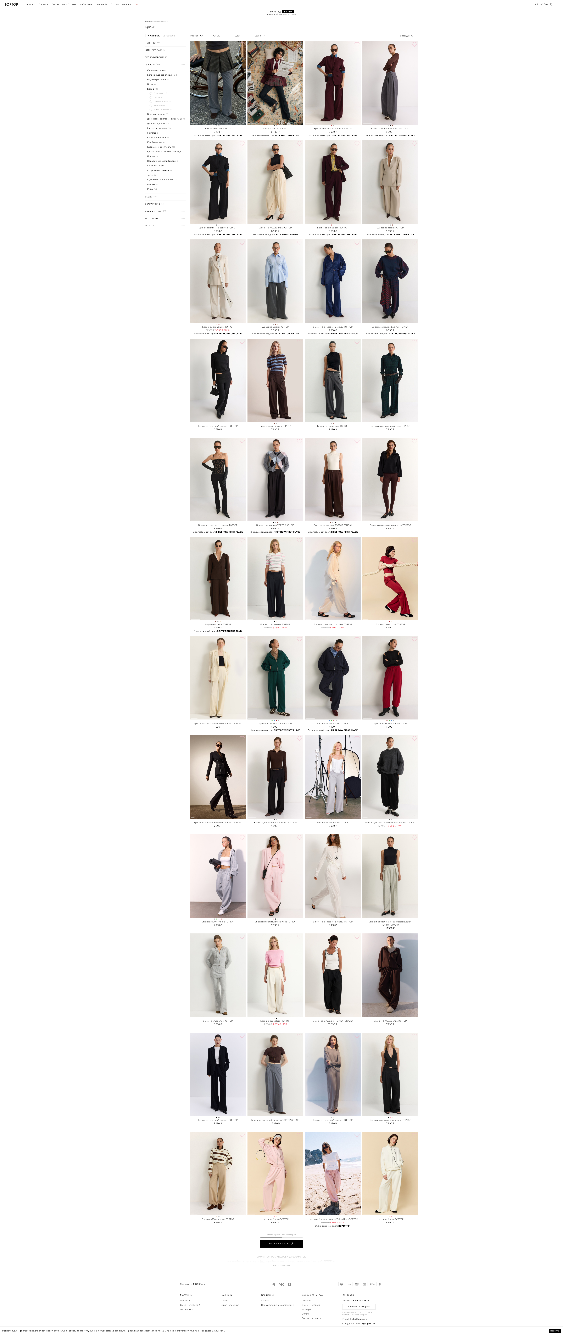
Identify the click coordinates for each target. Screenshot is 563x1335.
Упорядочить (406, 36)
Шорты (151, 184)
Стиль (216, 35)
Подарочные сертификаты (161, 161)
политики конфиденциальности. (207, 1330)
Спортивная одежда (158, 170)
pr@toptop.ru (368, 1323)
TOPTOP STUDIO (153, 211)
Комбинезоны (154, 142)
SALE (147, 225)
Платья (151, 156)
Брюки (151, 89)
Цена (258, 35)
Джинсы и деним (156, 123)
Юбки (150, 189)
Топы (150, 175)
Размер (194, 35)
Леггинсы (158, 97)
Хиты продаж (123, 4)
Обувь (55, 4)
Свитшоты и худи (156, 165)
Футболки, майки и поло (160, 179)
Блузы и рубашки (156, 79)
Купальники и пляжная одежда (164, 151)
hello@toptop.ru (358, 1319)
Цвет (237, 35)
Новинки (29, 4)
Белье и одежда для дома (161, 75)
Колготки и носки (156, 137)
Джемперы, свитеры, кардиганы (164, 118)
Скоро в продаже (156, 57)
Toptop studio (104, 4)
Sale (137, 4)
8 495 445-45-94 (361, 1300)
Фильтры (155, 35)
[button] (199, 1295)
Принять (554, 1330)
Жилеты (151, 133)
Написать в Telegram (359, 1306)
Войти (544, 4)
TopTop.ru (11, 4)
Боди (150, 84)
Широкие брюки (161, 110)
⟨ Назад (148, 21)
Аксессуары (69, 4)
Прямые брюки (161, 101)
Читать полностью (281, 1266)
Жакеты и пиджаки (157, 128)
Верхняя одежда (156, 114)
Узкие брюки (160, 106)
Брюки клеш (159, 93)
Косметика (86, 4)
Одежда (43, 4)
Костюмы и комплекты (159, 147)
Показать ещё (281, 1243)
